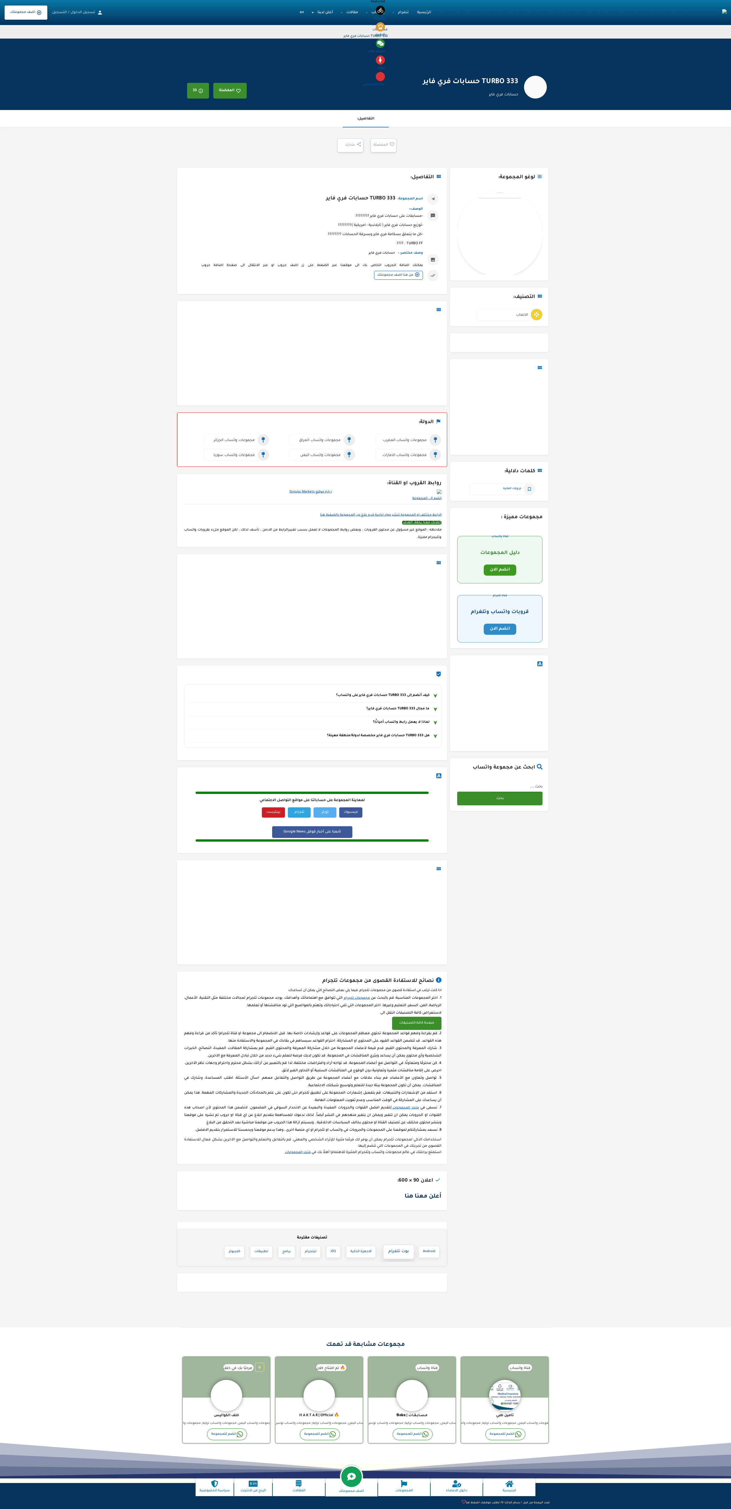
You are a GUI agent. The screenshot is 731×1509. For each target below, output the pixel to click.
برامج (286, 1252)
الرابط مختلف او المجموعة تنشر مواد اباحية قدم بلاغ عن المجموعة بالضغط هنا (380, 515)
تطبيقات (261, 1252)
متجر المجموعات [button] (405, 1108)
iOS (333, 1252)
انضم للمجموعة (502, 1434)
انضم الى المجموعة (426, 499)
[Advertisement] (499, 413)
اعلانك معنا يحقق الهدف (422, 523)
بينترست (273, 812)
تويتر (325, 812)
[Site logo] (558, 12)
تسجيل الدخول (83, 13)
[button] (416, 1023)
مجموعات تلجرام (357, 998)
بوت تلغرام (400, 1252)
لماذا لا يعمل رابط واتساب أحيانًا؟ (401, 722)
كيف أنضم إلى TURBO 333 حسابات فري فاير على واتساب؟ (382, 695)
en (302, 13)
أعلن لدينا (325, 13)
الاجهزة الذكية (365, 1252)
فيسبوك (351, 812)
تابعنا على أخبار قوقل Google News (312, 832)
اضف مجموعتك (22, 12)
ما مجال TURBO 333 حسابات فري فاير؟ (397, 709)
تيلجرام (310, 1252)
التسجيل (59, 13)
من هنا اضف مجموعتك (395, 275)
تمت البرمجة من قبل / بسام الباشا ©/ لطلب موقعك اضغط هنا (508, 1502)
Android (429, 1252)
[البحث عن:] (517, 786)
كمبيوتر (234, 1252)
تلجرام (299, 812)
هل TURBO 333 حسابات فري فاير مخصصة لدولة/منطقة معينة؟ (378, 736)
